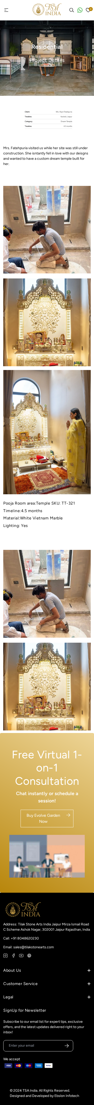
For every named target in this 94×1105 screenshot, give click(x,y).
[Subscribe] (66, 1045)
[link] (47, 230)
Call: (21, 938)
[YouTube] (21, 955)
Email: (28, 947)
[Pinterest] (29, 955)
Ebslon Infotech (66, 1096)
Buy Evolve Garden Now (43, 818)
